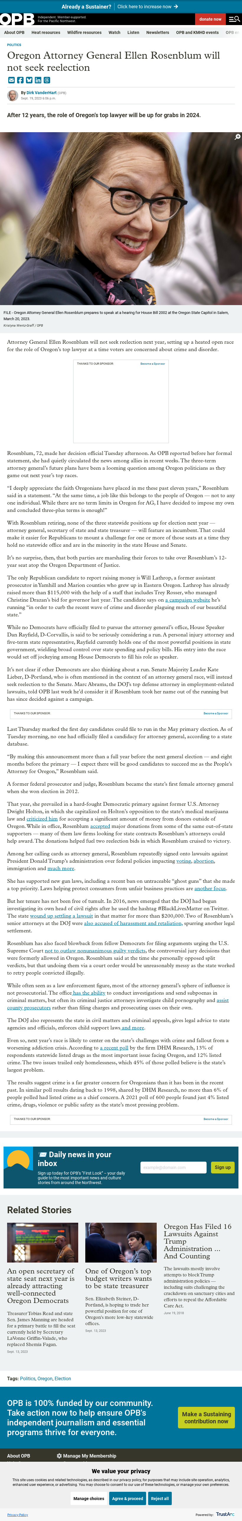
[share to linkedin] (38, 80)
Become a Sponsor (152, 363)
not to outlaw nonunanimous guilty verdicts (95, 951)
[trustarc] (225, 1515)
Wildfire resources (84, 32)
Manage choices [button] (88, 1498)
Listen (133, 32)
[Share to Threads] (46, 80)
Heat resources (46, 32)
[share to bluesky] (29, 80)
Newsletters (157, 32)
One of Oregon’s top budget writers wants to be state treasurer (118, 1278)
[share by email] (11, 80)
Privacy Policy (17, 1514)
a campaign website (187, 600)
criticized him (42, 819)
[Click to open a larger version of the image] (238, 137)
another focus (210, 888)
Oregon (45, 1378)
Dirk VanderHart (42, 92)
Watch (114, 32)
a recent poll (114, 1048)
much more (61, 868)
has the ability (88, 993)
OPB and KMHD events (197, 32)
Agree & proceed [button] (127, 1498)
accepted (100, 826)
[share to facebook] (20, 80)
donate (210, 19)
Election (63, 1378)
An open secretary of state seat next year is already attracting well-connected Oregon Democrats (41, 1286)
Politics (14, 45)
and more (132, 1028)
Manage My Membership (89, 1456)
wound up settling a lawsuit (61, 916)
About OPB (14, 32)
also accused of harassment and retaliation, (133, 923)
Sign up (223, 1167)
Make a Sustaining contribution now (206, 1418)
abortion (204, 861)
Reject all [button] (160, 1498)
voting (183, 861)
